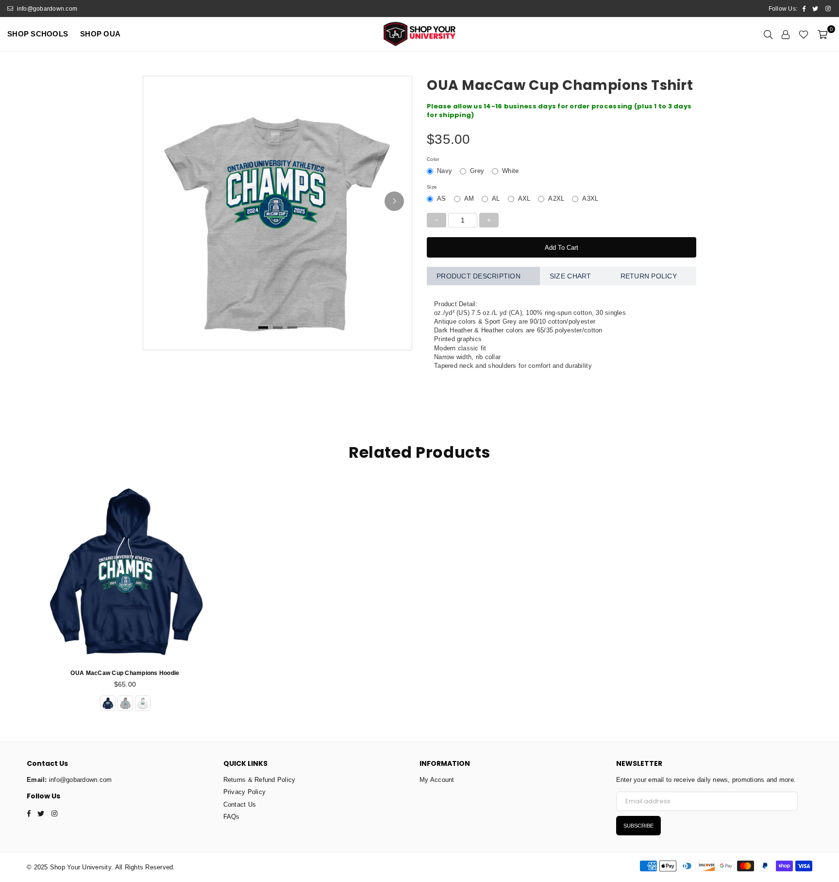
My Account (437, 779)
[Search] (768, 34)
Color (433, 159)
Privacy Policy (244, 792)
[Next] (394, 201)
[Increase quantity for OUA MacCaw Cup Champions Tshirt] (489, 220)
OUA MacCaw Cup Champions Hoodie (124, 673)
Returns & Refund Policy (259, 779)
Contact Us (239, 804)
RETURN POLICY (649, 276)
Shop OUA (100, 34)
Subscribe (638, 826)
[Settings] (785, 34)
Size (432, 187)
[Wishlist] (803, 34)
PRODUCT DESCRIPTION (478, 276)
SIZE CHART (570, 276)
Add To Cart (561, 247)
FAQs (231, 816)
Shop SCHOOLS (37, 34)
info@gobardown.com (46, 8)
